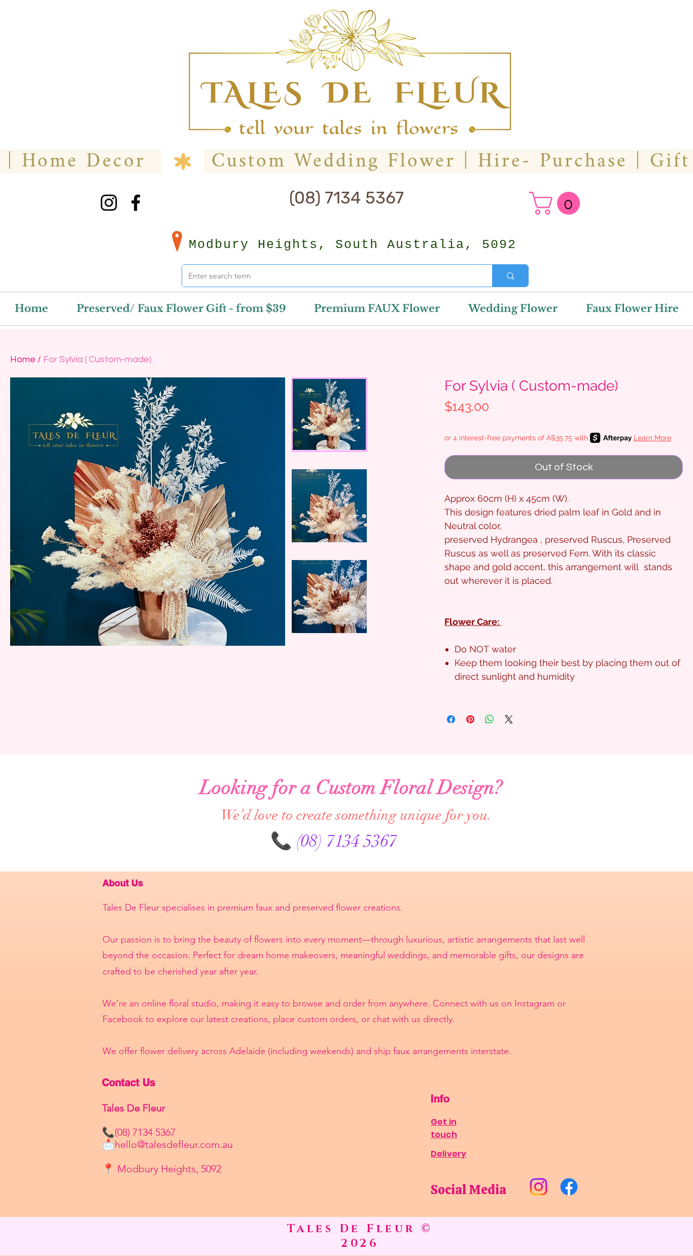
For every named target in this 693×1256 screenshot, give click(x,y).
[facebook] (136, 203)
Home (23, 359)
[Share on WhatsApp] (489, 719)
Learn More (652, 438)
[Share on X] (509, 719)
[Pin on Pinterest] (470, 719)
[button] (557, 203)
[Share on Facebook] (451, 719)
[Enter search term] (510, 276)
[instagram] (109, 203)
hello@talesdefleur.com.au (174, 1144)
